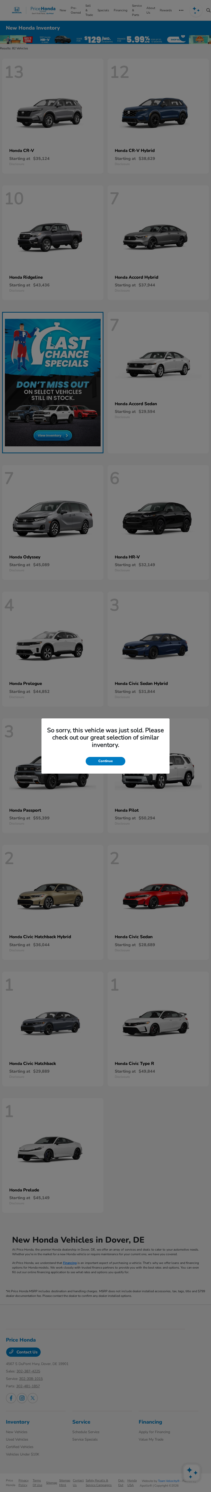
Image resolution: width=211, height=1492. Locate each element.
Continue (105, 761)
